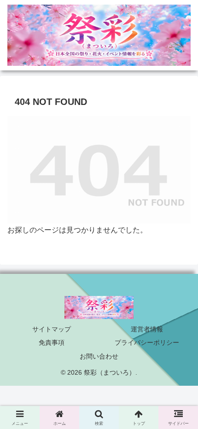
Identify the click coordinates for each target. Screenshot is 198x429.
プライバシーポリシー (147, 342)
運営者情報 (147, 329)
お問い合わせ (99, 356)
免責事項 (51, 342)
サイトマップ (51, 329)
